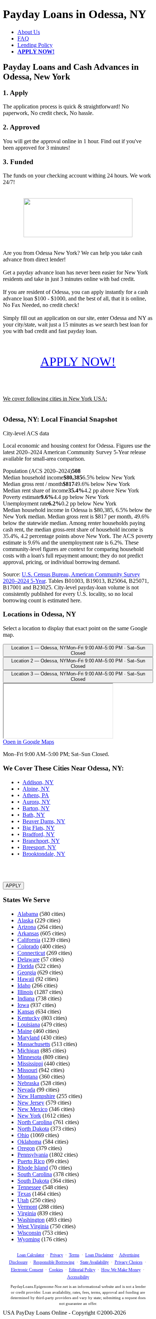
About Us (28, 32)
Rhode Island (32, 1168)
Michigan (28, 1050)
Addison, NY (38, 782)
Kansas (25, 1011)
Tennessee (29, 1187)
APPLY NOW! (78, 362)
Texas (24, 1194)
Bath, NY (33, 815)
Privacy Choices (129, 1262)
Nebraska (28, 1083)
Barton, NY (36, 808)
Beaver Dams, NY (43, 821)
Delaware (28, 959)
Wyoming (28, 1239)
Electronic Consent (27, 1269)
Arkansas (28, 933)
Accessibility (78, 1277)
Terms (74, 1255)
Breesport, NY (39, 847)
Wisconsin (29, 1233)
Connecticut (31, 953)
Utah (23, 1200)
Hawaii (25, 979)
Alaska (25, 920)
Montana (27, 1076)
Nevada (26, 1090)
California (28, 940)
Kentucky (28, 1018)
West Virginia (33, 1226)
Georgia (26, 972)
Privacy (56, 1255)
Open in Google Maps (28, 742)
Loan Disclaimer (99, 1255)
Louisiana (28, 1024)
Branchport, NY (41, 841)
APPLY (13, 885)
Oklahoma (29, 1142)
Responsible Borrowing (53, 1262)
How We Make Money (121, 1269)
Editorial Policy (82, 1269)
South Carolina (34, 1174)
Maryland (28, 1037)
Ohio (23, 1135)
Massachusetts (33, 1044)
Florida (25, 966)
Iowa (23, 1005)
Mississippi (30, 1063)
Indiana (25, 998)
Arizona (26, 927)
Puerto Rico (31, 1161)
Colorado (28, 946)
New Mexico (32, 1109)
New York (29, 1116)
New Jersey (30, 1103)
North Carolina (34, 1122)
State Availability (94, 1262)
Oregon (26, 1148)
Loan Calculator (30, 1255)
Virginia (26, 1213)
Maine (24, 1031)
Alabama (27, 914)
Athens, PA (35, 795)
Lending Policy (35, 45)
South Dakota (33, 1181)
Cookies (56, 1269)
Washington (31, 1220)
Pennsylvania (32, 1155)
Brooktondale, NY (43, 854)
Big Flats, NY (38, 828)
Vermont (27, 1207)
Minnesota (29, 1057)
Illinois (25, 992)
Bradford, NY (38, 834)
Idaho (23, 985)
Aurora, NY (36, 802)
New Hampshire (36, 1096)
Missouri (27, 1070)
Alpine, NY (36, 789)
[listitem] (78, 650)
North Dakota (33, 1129)
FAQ (23, 38)
